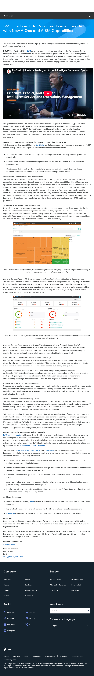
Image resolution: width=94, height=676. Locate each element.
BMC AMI (20, 450)
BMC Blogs (11, 624)
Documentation (76, 585)
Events (27, 579)
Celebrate (10, 513)
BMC (29, 51)
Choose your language (62, 619)
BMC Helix (40, 145)
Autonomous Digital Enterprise (32, 445)
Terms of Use (75, 663)
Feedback (28, 585)
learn (31, 501)
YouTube (32, 618)
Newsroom (29, 596)
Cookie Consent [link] (77, 656)
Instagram (11, 630)
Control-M (49, 450)
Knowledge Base (77, 579)
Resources (75, 590)
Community (11, 612)
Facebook (10, 618)
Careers (6, 590)
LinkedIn (32, 612)
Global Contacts (31, 590)
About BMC (8, 579)
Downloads (54, 590)
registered (71, 665)
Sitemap (7, 596)
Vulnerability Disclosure (58, 585)
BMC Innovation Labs (12, 435)
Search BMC (57, 604)
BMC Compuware (32, 450)
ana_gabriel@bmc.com (13, 556)
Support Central (55, 579)
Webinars (7, 585)
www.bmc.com (9, 544)
